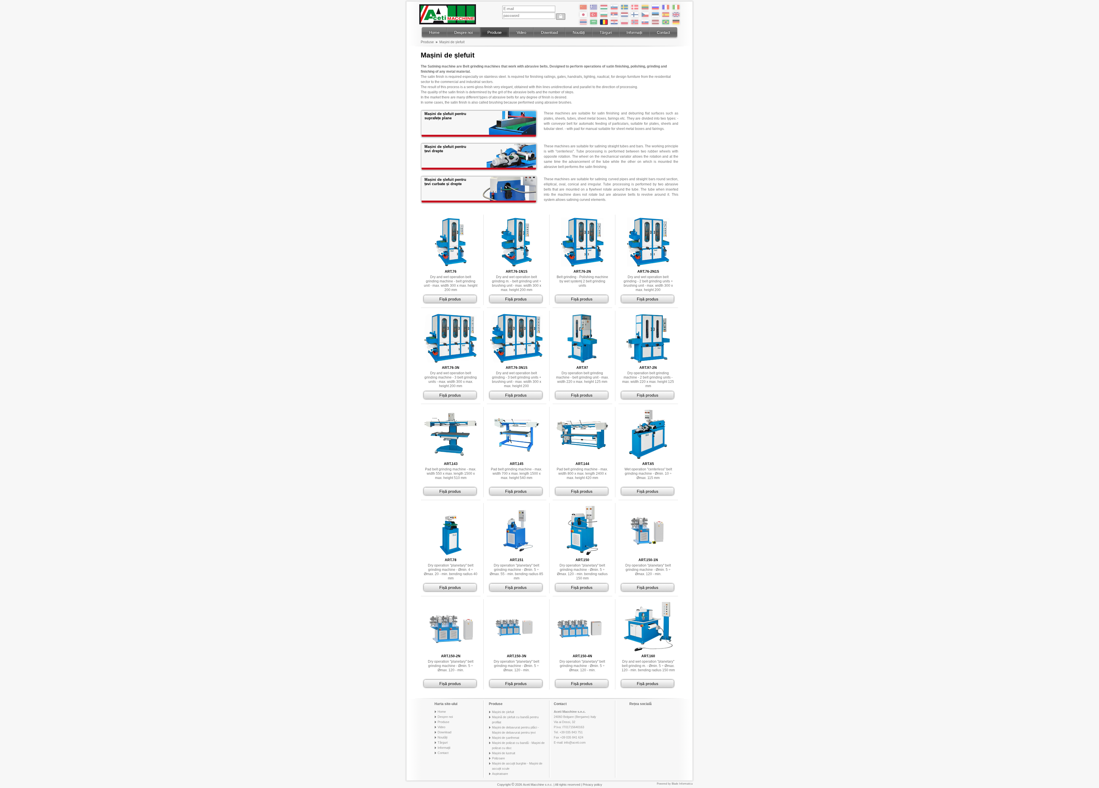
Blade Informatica (682, 783)
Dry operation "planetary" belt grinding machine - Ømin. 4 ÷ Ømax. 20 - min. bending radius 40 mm (450, 571)
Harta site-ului (445, 704)
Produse (494, 32)
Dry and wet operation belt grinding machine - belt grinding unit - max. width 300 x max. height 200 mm (450, 283)
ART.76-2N (582, 272)
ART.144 (582, 464)
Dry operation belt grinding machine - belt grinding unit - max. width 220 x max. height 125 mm (582, 377)
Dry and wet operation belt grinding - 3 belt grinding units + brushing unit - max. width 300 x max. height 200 (516, 379)
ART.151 (516, 560)
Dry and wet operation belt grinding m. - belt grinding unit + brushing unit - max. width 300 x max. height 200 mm (516, 283)
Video (521, 32)
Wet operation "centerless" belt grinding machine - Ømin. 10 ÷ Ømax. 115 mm (648, 473)
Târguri (606, 32)
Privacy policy (592, 784)
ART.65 (648, 464)
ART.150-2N (450, 656)
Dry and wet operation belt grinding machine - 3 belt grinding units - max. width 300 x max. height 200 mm (450, 379)
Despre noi (463, 32)
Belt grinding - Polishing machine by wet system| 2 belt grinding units (582, 281)
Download (549, 32)
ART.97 (582, 368)
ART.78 (450, 560)
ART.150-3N (516, 656)
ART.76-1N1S (516, 272)
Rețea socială (640, 704)
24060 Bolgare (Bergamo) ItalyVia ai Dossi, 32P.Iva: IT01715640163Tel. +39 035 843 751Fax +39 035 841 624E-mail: (575, 727)
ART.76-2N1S (648, 272)
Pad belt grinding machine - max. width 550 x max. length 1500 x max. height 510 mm (450, 473)
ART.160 (648, 656)
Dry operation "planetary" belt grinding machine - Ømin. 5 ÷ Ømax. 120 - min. (648, 569)
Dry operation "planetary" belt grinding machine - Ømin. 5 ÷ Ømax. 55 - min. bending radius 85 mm (516, 571)
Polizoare (498, 758)
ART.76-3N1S (516, 368)
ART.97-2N (648, 368)
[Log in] (560, 16)
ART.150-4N (582, 656)
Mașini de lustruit (503, 753)
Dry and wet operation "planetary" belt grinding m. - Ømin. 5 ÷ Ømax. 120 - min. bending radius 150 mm (648, 666)
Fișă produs (450, 299)
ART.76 (450, 272)
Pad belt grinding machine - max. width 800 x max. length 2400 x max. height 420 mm (582, 473)
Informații (634, 32)
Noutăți (579, 32)
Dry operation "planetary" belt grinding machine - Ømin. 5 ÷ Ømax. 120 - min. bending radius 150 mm (582, 571)
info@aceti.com (575, 742)
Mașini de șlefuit (451, 42)
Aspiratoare (500, 773)
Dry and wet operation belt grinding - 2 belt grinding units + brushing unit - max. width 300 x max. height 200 (648, 283)
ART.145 (516, 464)
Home (434, 32)
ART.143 (451, 464)
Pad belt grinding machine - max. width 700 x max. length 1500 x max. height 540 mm (516, 473)
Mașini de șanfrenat (505, 737)
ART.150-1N (648, 560)
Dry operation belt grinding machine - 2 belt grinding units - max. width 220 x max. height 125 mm (648, 379)
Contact (663, 32)
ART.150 (582, 560)
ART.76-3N (450, 368)
